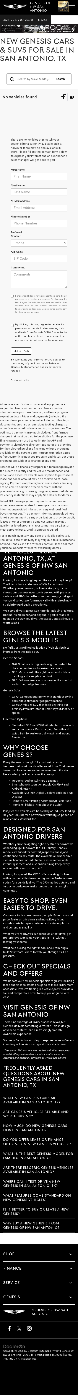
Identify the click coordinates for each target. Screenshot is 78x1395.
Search (60, 79)
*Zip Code (17, 251)
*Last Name (18, 185)
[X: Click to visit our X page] (19, 1328)
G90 (14, 680)
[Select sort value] (71, 97)
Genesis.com (29, 1359)
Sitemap (45, 1351)
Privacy (56, 1351)
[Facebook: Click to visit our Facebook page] (9, 1328)
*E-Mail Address (20, 201)
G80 (14, 672)
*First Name (18, 169)
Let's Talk (21, 350)
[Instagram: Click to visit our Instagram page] (29, 1328)
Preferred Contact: (16, 234)
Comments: (18, 267)
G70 (14, 664)
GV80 (15, 704)
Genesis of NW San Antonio (45, 584)
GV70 (15, 696)
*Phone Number (20, 216)
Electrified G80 (21, 725)
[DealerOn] (14, 1346)
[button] (18, 20)
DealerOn (33, 1351)
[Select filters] (63, 97)
